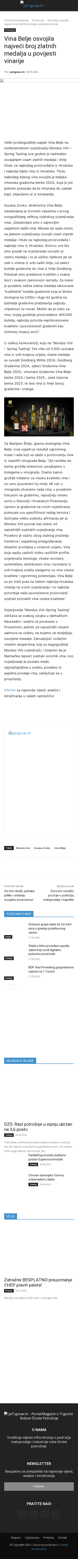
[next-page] (13, 986)
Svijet (8, 936)
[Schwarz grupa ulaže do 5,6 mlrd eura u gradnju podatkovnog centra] (14, 929)
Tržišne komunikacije (16, 20)
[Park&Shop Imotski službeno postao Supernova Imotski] (14, 1160)
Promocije (38, 20)
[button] (6, 5)
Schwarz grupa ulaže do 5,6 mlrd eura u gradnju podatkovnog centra (49, 928)
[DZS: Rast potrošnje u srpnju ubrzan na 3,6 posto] (39, 1094)
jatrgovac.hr (17, 71)
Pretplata (39, 1486)
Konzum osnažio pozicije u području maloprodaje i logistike (58, 895)
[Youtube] (56, 1514)
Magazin (16, 1537)
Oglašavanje (32, 1537)
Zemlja (8, 958)
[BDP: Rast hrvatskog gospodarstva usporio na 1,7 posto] (14, 972)
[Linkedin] (33, 1514)
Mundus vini (23, 847)
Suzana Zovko (42, 847)
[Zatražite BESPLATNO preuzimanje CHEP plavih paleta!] (39, 1250)
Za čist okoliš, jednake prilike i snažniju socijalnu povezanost (19, 895)
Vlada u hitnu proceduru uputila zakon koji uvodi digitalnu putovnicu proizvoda (48, 950)
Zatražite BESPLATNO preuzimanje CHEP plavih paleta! (38, 1282)
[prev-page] (6, 986)
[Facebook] (22, 1514)
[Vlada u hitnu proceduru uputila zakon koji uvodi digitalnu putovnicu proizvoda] (14, 951)
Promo (8, 1290)
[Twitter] (45, 1514)
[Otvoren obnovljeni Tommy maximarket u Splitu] (14, 1180)
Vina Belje (60, 847)
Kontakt (62, 1537)
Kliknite (10, 690)
